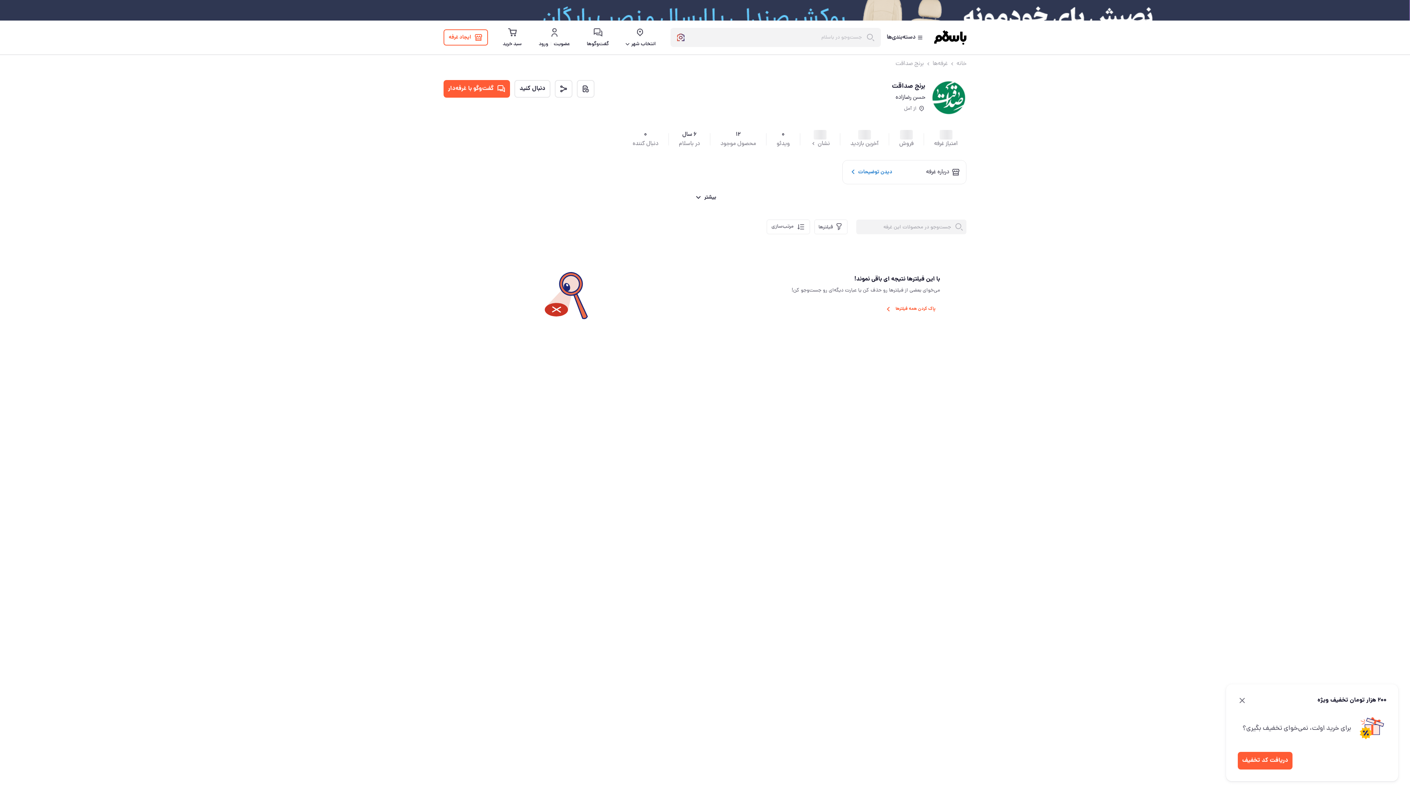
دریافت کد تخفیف (1265, 760)
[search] (959, 227)
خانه (961, 63)
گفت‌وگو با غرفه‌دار (471, 88)
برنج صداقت (910, 63)
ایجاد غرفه (460, 37)
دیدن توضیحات (875, 172)
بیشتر (710, 197)
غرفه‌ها (940, 63)
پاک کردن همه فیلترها (916, 308)
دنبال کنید (532, 88)
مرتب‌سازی (782, 227)
